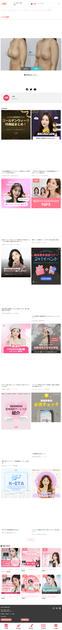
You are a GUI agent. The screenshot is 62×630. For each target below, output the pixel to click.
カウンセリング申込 (42, 10)
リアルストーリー (20, 10)
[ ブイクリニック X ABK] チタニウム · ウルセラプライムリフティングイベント (10, 596)
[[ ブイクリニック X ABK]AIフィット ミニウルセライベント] (10, 557)
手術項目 (25, 10)
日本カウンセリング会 (5, 10)
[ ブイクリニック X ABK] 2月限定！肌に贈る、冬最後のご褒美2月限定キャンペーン (30, 596)
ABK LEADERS (13, 10)
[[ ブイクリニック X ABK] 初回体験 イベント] (31, 557)
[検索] (59, 3)
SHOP (17, 2)
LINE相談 (3, 613)
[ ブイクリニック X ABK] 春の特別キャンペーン (51, 569)
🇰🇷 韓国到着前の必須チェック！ (39, 453)
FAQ (29, 10)
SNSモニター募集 (34, 10)
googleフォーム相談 (10, 613)
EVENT (20, 2)
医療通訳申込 (49, 10)
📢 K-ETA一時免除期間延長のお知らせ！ (11, 529)
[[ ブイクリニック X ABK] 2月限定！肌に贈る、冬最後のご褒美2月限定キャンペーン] (31, 584)
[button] (27, 89)
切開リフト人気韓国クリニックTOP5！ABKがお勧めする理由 (45, 239)
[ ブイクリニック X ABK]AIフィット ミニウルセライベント (10, 570)
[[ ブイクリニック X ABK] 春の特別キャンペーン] (51, 557)
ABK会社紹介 (3, 616)
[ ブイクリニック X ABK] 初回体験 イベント (29, 569)
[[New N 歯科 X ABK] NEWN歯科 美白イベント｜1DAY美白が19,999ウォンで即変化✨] (51, 584)
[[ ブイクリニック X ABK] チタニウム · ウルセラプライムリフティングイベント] (10, 584)
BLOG (15, 4)
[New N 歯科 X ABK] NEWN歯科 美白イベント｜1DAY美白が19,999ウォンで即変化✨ (51, 596)
